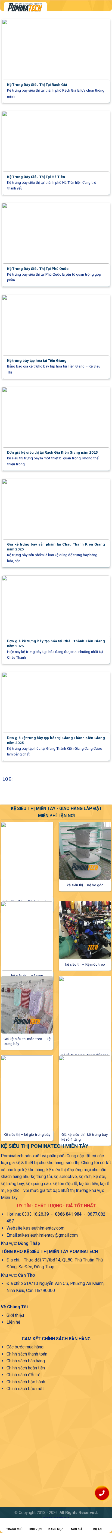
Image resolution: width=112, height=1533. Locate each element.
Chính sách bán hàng (26, 1360)
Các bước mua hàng (25, 1347)
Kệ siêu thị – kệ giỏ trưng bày (27, 1134)
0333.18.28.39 (35, 1214)
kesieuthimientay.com (43, 1228)
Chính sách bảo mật (25, 1388)
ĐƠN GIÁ (76, 1529)
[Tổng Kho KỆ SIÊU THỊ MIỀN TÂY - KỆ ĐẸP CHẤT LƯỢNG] (48, 7)
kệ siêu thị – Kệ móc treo (85, 964)
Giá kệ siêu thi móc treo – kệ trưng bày (27, 1041)
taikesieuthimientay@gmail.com (48, 1235)
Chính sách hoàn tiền (26, 1368)
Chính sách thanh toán (27, 1354)
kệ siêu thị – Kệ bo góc (85, 885)
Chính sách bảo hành (26, 1381)
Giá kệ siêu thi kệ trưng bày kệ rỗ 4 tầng (84, 1137)
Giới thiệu (15, 1315)
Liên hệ (13, 1322)
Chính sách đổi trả (24, 1374)
